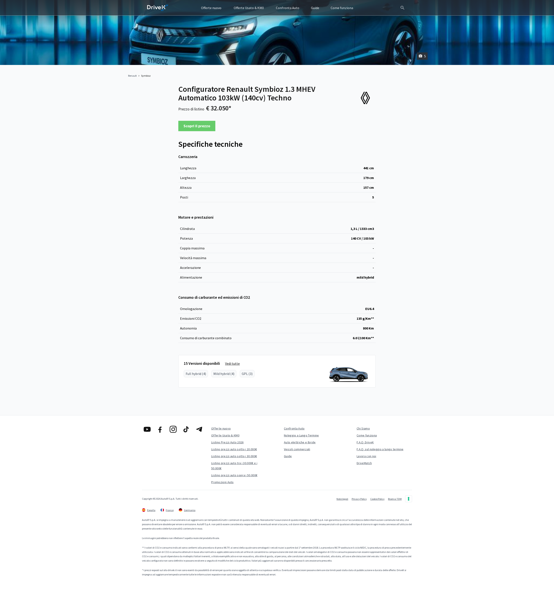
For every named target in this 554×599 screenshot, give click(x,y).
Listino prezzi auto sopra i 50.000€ (234, 475)
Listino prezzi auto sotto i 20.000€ (234, 449)
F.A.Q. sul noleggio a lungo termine (380, 449)
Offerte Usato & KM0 (225, 435)
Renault (132, 75)
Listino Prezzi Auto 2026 (227, 442)
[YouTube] (147, 429)
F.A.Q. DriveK (365, 442)
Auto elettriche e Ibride (300, 442)
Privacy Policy (359, 499)
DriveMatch (364, 463)
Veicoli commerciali (297, 449)
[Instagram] (173, 429)
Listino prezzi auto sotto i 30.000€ (234, 456)
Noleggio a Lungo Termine (301, 435)
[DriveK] (157, 7)
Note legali (342, 499)
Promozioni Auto (222, 482)
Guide (288, 456)
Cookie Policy (377, 499)
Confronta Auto (294, 428)
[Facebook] (160, 429)
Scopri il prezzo (197, 125)
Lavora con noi (366, 456)
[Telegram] (199, 429)
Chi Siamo (363, 428)
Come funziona (367, 435)
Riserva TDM (395, 499)
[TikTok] (186, 429)
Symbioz (146, 75)
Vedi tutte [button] (232, 363)
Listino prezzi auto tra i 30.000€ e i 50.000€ (234, 465)
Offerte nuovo (221, 428)
